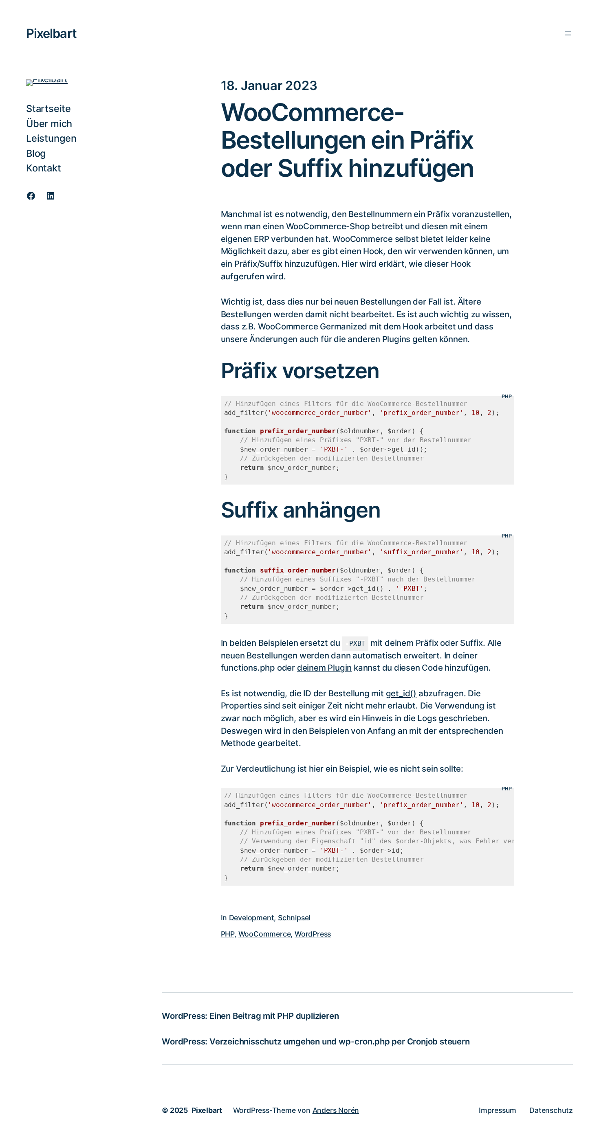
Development (251, 917)
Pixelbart (51, 33)
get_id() (401, 693)
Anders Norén (336, 1110)
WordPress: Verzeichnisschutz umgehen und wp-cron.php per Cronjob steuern (315, 1041)
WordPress (313, 934)
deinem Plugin (324, 668)
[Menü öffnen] (568, 33)
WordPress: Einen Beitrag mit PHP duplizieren (250, 1016)
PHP (227, 934)
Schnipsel (294, 917)
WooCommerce (264, 934)
